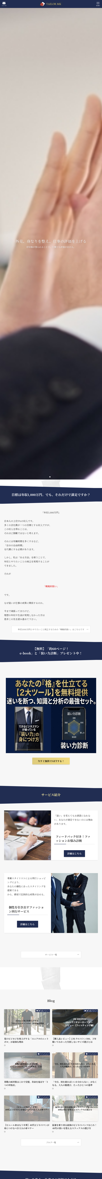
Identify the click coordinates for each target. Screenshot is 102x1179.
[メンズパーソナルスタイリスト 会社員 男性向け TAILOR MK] (51, 4)
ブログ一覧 (51, 1142)
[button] (49, 476)
